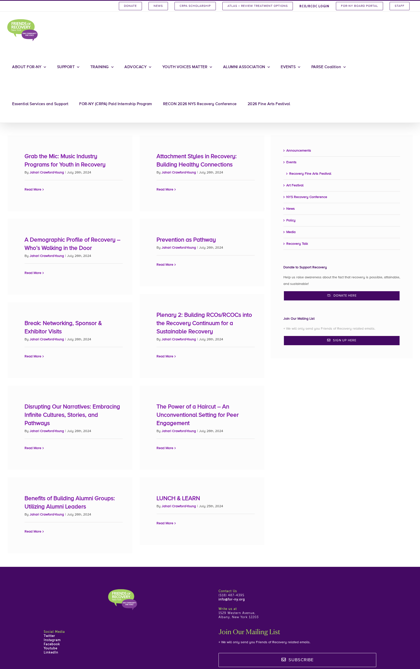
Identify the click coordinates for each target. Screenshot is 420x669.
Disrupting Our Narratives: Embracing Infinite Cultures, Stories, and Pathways (72, 415)
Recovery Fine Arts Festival (310, 173)
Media (291, 232)
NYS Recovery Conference (306, 197)
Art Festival (295, 185)
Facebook (52, 644)
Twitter (49, 636)
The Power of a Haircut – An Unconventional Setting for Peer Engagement (198, 415)
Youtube (50, 648)
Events (291, 162)
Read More (33, 189)
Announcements (298, 150)
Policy (291, 220)
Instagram (52, 640)
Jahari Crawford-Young (47, 172)
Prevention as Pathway (186, 240)
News (290, 208)
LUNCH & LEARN (178, 498)
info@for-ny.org (232, 599)
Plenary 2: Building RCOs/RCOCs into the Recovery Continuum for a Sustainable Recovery (204, 323)
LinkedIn (51, 652)
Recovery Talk (297, 243)
